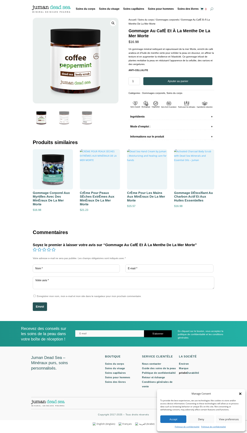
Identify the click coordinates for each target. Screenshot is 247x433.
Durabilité (193, 372)
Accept (173, 419)
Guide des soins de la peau (159, 368)
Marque (183, 368)
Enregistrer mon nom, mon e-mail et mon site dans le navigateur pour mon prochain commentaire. (89, 296)
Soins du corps (85, 8)
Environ (184, 363)
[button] (240, 393)
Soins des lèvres (188, 8)
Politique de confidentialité (187, 426)
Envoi (40, 306)
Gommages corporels (167, 19)
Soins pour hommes (161, 8)
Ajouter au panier (178, 81)
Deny (201, 419)
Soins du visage (109, 8)
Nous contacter (151, 363)
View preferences (229, 419)
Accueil (132, 19)
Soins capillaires (133, 8)
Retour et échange (153, 377)
